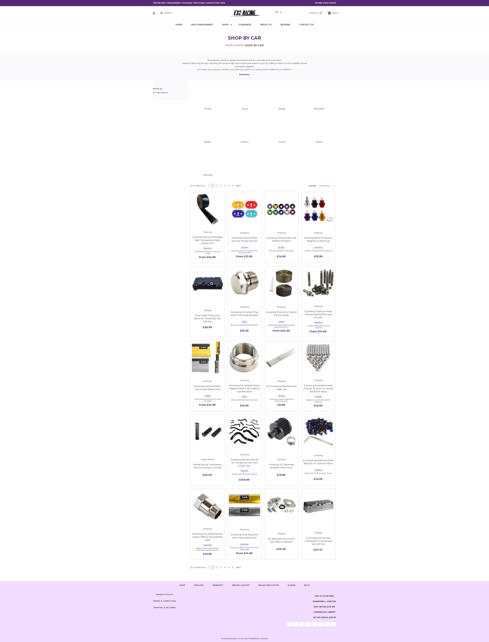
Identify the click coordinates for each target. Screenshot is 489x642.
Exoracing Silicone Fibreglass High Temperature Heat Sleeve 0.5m (207, 240)
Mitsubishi (319, 109)
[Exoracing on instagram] (244, 594)
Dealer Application (268, 585)
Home (179, 24)
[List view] (304, 185)
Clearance (244, 24)
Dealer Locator (240, 585)
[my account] (154, 13)
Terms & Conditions (164, 601)
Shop (225, 24)
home (182, 585)
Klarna (291, 585)
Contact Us (306, 24)
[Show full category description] (244, 74)
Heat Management (202, 24)
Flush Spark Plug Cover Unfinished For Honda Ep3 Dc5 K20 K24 (318, 541)
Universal (208, 175)
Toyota (319, 142)
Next (238, 185)
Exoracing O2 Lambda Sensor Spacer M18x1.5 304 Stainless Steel (207, 537)
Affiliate (198, 585)
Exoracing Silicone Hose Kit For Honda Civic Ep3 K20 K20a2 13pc (244, 462)
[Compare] (213, 223)
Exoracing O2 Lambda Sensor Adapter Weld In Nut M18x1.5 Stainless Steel (244, 388)
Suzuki (282, 142)
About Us (266, 24)
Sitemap (264, 639)
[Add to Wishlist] (207, 223)
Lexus (245, 109)
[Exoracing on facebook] (235, 594)
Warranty (217, 585)
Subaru (245, 142)
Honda (207, 109)
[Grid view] (297, 185)
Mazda (281, 109)
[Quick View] (201, 223)
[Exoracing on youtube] (254, 594)
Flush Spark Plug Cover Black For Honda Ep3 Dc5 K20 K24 (207, 318)
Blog (307, 585)
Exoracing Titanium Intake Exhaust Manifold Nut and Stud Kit (318, 314)
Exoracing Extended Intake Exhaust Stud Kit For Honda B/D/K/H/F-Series (318, 388)
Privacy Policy (164, 594)
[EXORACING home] (244, 13)
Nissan (207, 142)
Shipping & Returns (164, 607)
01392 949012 (329, 3)
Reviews (285, 24)
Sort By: (312, 186)
